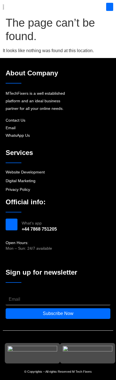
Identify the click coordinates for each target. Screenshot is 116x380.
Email (10, 128)
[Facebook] (9, 260)
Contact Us (15, 120)
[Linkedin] (29, 260)
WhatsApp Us (18, 135)
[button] (109, 7)
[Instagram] (19, 260)
